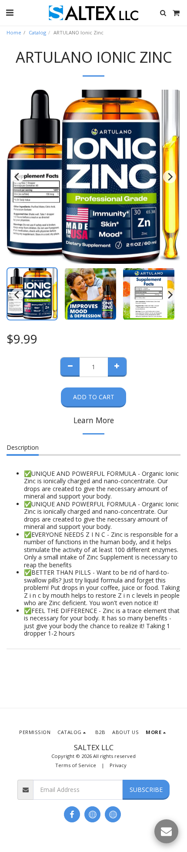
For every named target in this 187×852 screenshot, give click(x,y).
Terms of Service (75, 765)
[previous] (17, 176)
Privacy (118, 765)
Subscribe (146, 789)
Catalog (37, 32)
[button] (9, 12)
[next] (169, 176)
